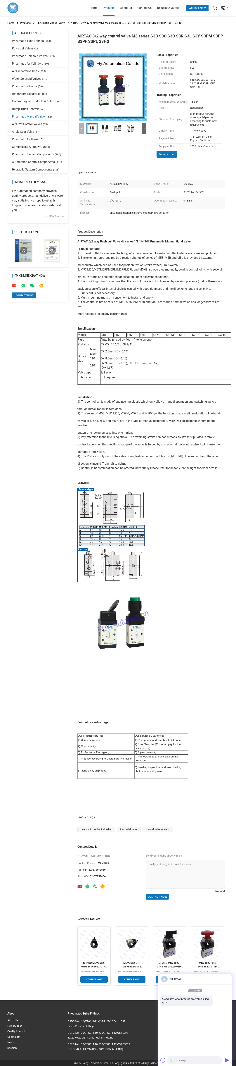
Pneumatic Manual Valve (51, 22)
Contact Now (197, 7)
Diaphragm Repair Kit (29, 94)
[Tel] (41, 285)
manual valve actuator (158, 829)
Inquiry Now (166, 154)
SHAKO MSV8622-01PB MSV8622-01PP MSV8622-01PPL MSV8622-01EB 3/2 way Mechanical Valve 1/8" (170, 964)
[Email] (14, 285)
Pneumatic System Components (36, 154)
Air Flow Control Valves (30, 124)
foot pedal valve (128, 829)
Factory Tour (14, 1025)
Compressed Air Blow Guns (31, 147)
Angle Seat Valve (26, 131)
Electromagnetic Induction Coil (35, 101)
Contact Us (144, 8)
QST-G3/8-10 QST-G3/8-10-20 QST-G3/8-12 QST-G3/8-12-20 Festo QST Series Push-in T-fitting (98, 1035)
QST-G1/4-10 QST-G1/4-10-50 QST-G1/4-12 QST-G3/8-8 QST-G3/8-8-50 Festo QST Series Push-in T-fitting (99, 1046)
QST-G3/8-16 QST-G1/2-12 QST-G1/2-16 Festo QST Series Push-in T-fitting (96, 1024)
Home (93, 8)
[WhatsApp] (23, 285)
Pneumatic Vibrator (27, 86)
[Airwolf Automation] (27, 7)
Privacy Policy (80, 1063)
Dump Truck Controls (28, 109)
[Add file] (163, 1060)
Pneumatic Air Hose (27, 139)
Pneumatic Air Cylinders (31, 63)
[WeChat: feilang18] (32, 285)
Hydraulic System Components (35, 169)
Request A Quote (168, 8)
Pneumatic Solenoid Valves (33, 56)
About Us (126, 8)
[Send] (227, 1060)
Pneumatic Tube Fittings (31, 41)
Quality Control (16, 1031)
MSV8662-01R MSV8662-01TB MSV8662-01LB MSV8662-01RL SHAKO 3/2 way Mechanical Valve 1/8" (132, 964)
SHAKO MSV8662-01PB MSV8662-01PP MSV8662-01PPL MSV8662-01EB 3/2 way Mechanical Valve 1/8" (94, 964)
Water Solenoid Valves (30, 78)
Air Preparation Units (29, 71)
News (10, 1042)
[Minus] (227, 979)
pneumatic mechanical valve (96, 829)
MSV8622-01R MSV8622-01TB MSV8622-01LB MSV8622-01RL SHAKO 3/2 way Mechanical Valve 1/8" (208, 964)
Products (108, 8)
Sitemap (12, 1047)
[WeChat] (95, 886)
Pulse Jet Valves (26, 48)
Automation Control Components (37, 162)
